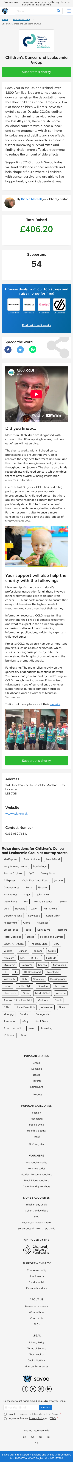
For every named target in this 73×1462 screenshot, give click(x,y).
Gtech (58, 1000)
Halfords (51, 957)
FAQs (36, 1324)
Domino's (26, 965)
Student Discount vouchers (36, 1174)
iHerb (29, 887)
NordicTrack (41, 1021)
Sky (16, 972)
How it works (36, 1276)
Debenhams (10, 901)
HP (5, 972)
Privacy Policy (36, 1342)
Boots (30, 936)
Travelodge (53, 972)
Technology (36, 1118)
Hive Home (10, 993)
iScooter (43, 887)
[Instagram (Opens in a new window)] (41, 1389)
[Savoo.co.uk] (5, 11)
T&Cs (53, 1418)
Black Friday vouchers (36, 1180)
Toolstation (10, 1021)
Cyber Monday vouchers (36, 1186)
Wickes (8, 950)
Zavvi (34, 908)
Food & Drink (36, 1124)
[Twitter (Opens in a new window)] (33, 1389)
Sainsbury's (43, 929)
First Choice (50, 908)
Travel (36, 1136)
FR (40, 1437)
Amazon (61, 993)
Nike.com (9, 957)
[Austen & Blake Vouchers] (13, 304)
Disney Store (48, 873)
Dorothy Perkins (13, 915)
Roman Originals (13, 873)
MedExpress (11, 859)
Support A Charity (21, 19)
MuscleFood (53, 859)
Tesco (27, 929)
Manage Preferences (36, 1366)
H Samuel (42, 922)
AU (48, 1437)
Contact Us (36, 1318)
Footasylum (10, 922)
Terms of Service (41, 4)
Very (6, 908)
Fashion (36, 1112)
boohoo (42, 965)
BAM (6, 1007)
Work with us (36, 1312)
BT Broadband (32, 972)
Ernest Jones (11, 929)
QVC (31, 873)
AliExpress (9, 880)
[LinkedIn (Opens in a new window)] (49, 1389)
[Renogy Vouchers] (29, 304)
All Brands (36, 1094)
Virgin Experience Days (35, 880)
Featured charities (36, 1288)
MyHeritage (40, 866)
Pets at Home (32, 859)
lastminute (10, 979)
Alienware (47, 1007)
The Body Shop (38, 943)
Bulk (24, 979)
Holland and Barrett (51, 936)
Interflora (62, 929)
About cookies (37, 1354)
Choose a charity (36, 1270)
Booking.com (57, 979)
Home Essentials (25, 1007)
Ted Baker (60, 986)
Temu (24, 1035)
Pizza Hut (43, 986)
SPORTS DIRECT (30, 957)
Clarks (26, 922)
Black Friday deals (36, 1204)
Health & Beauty (36, 1130)
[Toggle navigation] (69, 11)
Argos (27, 894)
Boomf (7, 986)
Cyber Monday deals (36, 1210)
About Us (36, 1299)
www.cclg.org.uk (16, 813)
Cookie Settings (37, 1360)
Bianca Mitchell (31, 199)
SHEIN (63, 901)
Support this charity (36, 72)
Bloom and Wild (13, 1028)
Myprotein (9, 965)
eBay (25, 1021)
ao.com (38, 950)
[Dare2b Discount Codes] (59, 304)
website (55, 704)
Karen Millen (53, 915)
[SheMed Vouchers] (44, 304)
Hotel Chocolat (12, 936)
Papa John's (42, 1014)
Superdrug (46, 1028)
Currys (52, 950)
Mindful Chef (42, 993)
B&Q (56, 943)
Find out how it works (36, 325)
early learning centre (15, 866)
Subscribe (45, 1407)
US (25, 1437)
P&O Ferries (10, 894)
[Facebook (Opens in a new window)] (25, 1389)
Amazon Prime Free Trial (18, 1000)
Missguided (59, 965)
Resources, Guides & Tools (37, 1222)
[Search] (59, 11)
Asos (31, 1028)
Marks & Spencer (43, 901)
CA (36, 1443)
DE (32, 1437)
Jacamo (58, 880)
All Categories (36, 1144)
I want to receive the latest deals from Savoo (34, 1414)
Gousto (63, 1007)
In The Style (24, 986)
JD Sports (9, 1035)
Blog (36, 1216)
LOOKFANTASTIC (14, 943)
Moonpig (8, 1014)
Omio (26, 993)
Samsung (38, 979)
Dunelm (23, 950)
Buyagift (20, 908)
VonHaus (43, 1000)
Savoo (5, 19)
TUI (26, 901)
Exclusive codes (36, 1168)
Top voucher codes (36, 1162)
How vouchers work (36, 1306)
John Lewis (43, 894)
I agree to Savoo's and (32, 1418)
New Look (34, 915)
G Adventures (11, 887)
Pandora (24, 1014)
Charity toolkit (36, 1282)
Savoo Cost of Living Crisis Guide (36, 1228)
